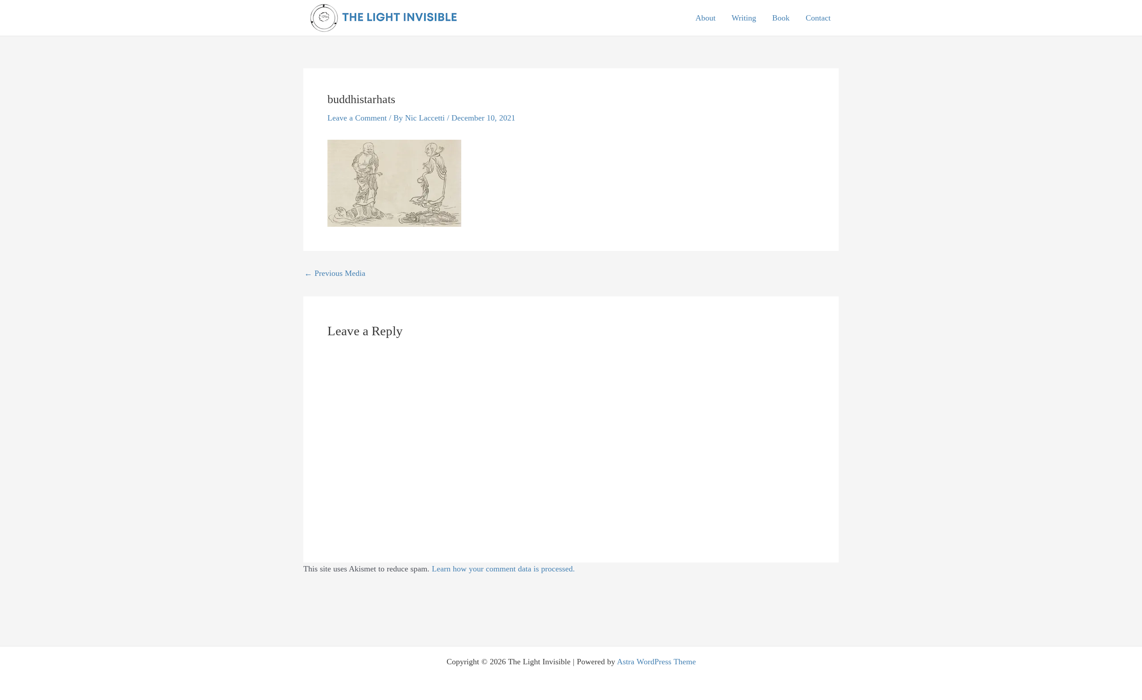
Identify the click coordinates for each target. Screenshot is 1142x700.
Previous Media (334, 273)
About (705, 17)
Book (781, 17)
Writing (744, 17)
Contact (818, 17)
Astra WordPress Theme (656, 661)
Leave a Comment (357, 117)
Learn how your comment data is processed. (503, 568)
